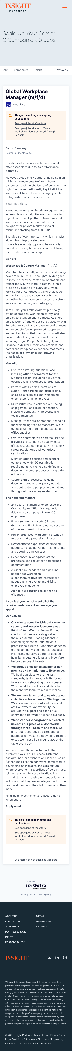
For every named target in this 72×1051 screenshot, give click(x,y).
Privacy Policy (58, 1035)
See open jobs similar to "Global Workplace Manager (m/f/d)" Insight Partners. (35, 131)
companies (21, 70)
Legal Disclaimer (14, 1039)
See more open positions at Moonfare (36, 859)
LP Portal (42, 926)
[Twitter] (49, 957)
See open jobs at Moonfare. (30, 123)
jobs (5, 70)
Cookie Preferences (42, 1043)
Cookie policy (44, 894)
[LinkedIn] (57, 957)
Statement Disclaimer (37, 1039)
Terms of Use (41, 1035)
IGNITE (9, 937)
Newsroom (43, 921)
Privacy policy (28, 894)
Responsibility (15, 942)
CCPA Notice (23, 1043)
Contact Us (12, 921)
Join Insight (13, 926)
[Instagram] (65, 957)
